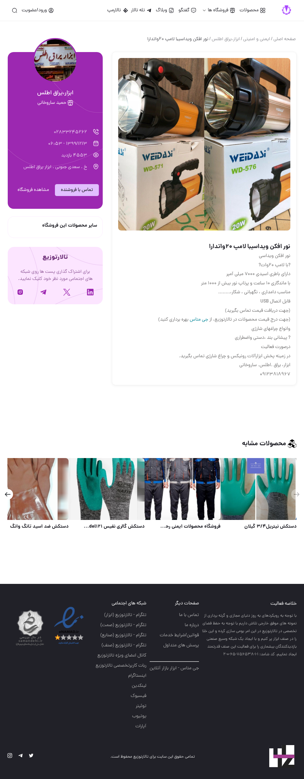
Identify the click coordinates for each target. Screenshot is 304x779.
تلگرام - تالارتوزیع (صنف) (124, 645)
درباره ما (192, 625)
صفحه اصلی (284, 39)
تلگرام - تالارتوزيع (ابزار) (125, 615)
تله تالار (138, 10)
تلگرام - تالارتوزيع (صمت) (123, 625)
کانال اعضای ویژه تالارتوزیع (121, 655)
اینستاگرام (137, 675)
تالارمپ (115, 10)
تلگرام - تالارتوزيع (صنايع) (123, 635)
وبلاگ (161, 10)
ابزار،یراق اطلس (226, 39)
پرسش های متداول (181, 645)
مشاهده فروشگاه (33, 190)
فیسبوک (138, 696)
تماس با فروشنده (77, 190)
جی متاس (199, 319)
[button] (8, 494)
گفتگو (183, 10)
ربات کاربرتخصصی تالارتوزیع (121, 665)
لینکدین (139, 685)
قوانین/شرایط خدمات (179, 635)
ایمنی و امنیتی (256, 39)
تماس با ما (189, 615)
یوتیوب (139, 716)
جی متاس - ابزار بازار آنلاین (174, 668)
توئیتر (141, 706)
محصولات (249, 10)
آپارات (140, 726)
